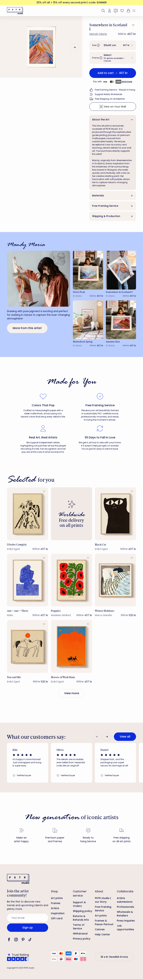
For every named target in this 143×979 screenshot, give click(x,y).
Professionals (125, 907)
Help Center (102, 934)
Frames (55, 903)
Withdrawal (80, 933)
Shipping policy (82, 911)
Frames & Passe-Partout (104, 922)
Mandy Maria (98, 34)
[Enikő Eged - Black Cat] (115, 513)
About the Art (100, 119)
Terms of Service (78, 926)
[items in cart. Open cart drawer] (128, 10)
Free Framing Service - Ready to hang (115, 89)
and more (127, 81)
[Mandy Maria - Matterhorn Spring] (88, 319)
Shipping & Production (106, 216)
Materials (98, 195)
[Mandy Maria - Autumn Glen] (121, 319)
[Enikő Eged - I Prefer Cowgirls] (27, 513)
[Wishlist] (122, 10)
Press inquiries (126, 920)
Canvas (100, 929)
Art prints (57, 898)
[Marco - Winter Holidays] (115, 580)
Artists (55, 908)
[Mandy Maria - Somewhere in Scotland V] (121, 270)
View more (71, 693)
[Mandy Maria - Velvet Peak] (88, 270)
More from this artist (27, 328)
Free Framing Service (105, 206)
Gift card (56, 918)
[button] (135, 10)
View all (125, 737)
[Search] (103, 10)
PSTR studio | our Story (103, 900)
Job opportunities (125, 927)
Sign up (27, 928)
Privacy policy (81, 938)
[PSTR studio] (15, 10)
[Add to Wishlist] (133, 25)
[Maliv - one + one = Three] (27, 580)
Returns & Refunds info (81, 918)
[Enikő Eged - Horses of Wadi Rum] (71, 646)
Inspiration (58, 913)
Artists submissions (125, 900)
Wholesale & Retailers (125, 913)
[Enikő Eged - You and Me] (27, 646)
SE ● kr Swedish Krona (114, 957)
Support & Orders (79, 904)
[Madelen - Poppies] (71, 580)
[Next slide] (74, 47)
